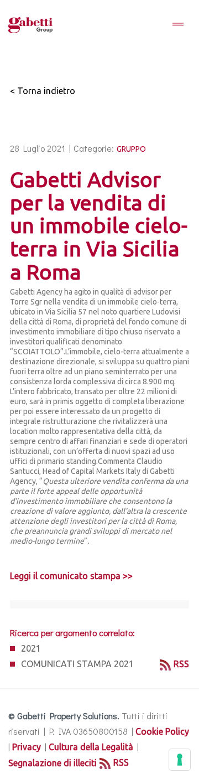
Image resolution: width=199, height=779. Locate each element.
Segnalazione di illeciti (52, 763)
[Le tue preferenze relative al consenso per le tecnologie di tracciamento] (179, 759)
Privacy (26, 747)
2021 (31, 648)
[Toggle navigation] (178, 25)
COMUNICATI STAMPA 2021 (77, 664)
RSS (181, 664)
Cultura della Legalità (91, 747)
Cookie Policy (162, 731)
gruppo (131, 149)
